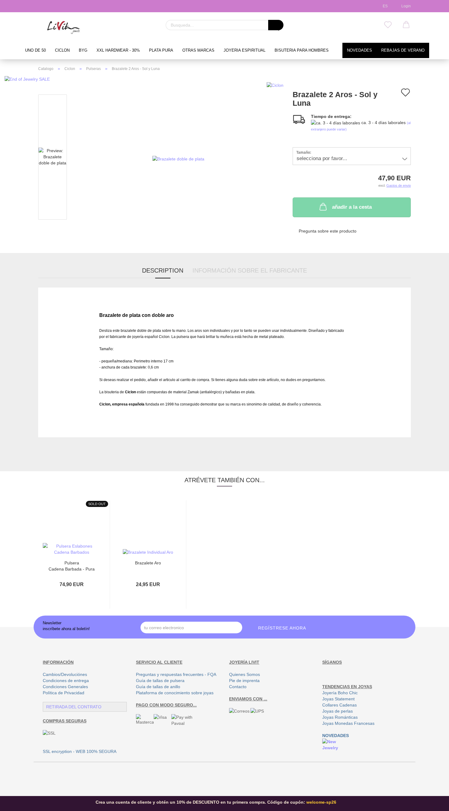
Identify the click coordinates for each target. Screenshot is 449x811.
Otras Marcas (198, 50)
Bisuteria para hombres (302, 50)
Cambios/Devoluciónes (65, 674)
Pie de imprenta (244, 680)
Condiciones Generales (65, 686)
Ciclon (62, 50)
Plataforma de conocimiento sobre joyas (175, 692)
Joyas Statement (338, 698)
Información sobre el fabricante (249, 270)
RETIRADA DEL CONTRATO (73, 706)
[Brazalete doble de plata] (178, 158)
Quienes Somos (244, 674)
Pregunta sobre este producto (327, 231)
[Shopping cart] (406, 25)
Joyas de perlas (337, 711)
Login (405, 6)
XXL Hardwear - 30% (118, 50)
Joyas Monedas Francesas (348, 723)
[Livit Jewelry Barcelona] (63, 27)
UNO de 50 (35, 50)
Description (162, 270)
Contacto (237, 686)
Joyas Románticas (340, 717)
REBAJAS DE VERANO (403, 50)
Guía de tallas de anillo (158, 686)
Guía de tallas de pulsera (160, 680)
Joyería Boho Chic (340, 692)
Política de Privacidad (63, 692)
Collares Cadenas (339, 705)
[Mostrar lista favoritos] (388, 25)
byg (83, 50)
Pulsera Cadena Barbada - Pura (72, 565)
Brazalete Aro (148, 562)
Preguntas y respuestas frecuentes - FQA (176, 674)
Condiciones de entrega (66, 680)
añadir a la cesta (352, 207)
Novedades (359, 50)
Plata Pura (161, 50)
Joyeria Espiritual (244, 50)
